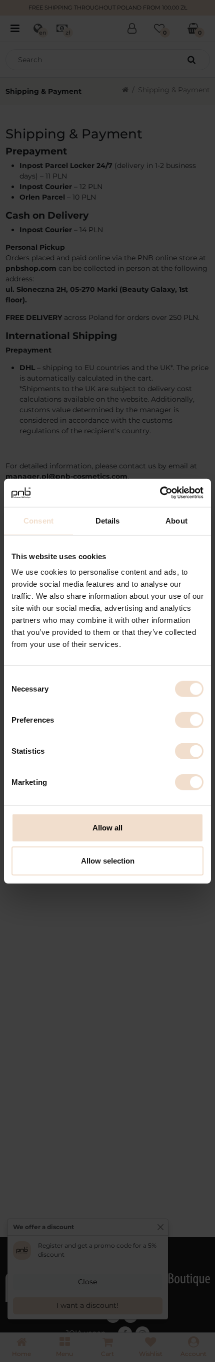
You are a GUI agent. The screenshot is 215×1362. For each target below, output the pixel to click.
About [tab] (177, 520)
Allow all (107, 827)
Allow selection (107, 860)
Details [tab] (108, 520)
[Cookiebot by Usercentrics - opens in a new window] (160, 492)
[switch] (189, 720)
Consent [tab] (39, 520)
